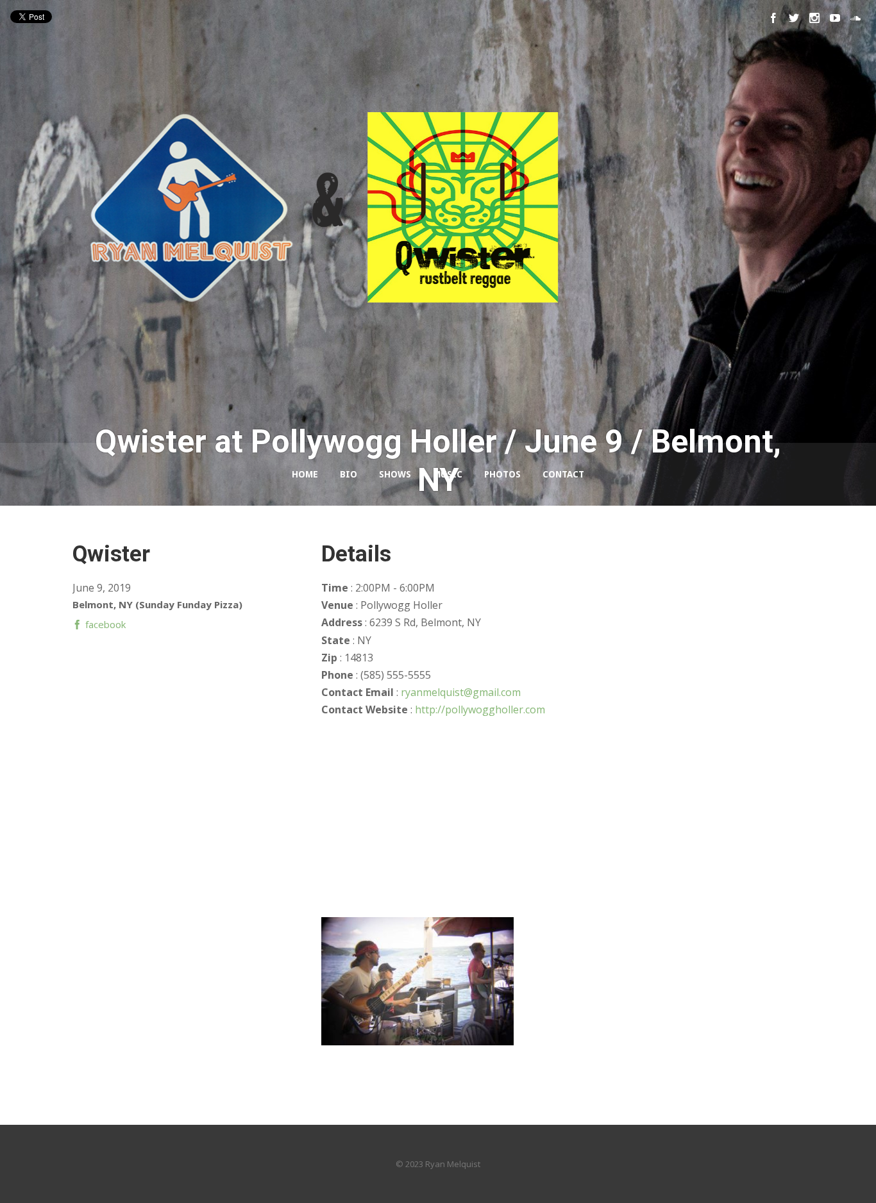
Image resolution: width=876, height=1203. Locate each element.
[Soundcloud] (855, 18)
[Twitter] (794, 18)
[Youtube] (835, 18)
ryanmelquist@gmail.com (461, 692)
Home (305, 474)
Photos (502, 474)
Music (447, 474)
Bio (348, 474)
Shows (395, 474)
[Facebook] (773, 18)
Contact (563, 474)
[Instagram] (814, 18)
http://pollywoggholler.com (480, 709)
